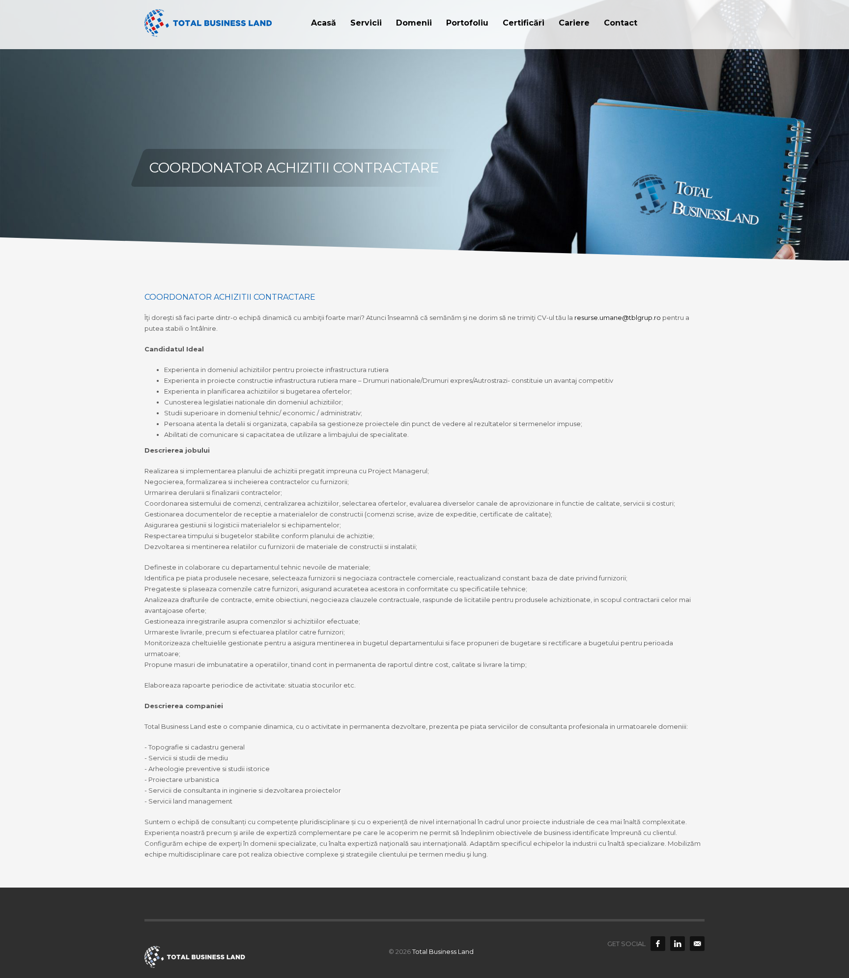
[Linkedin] (677, 943)
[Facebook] (658, 943)
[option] (424, 130)
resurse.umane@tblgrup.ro (617, 317)
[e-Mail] (697, 943)
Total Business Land (443, 951)
